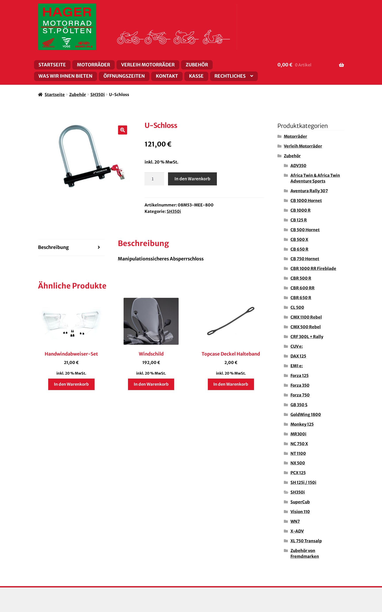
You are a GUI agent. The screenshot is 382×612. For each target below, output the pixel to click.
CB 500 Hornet (305, 229)
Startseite (52, 65)
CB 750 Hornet (304, 258)
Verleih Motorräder (148, 65)
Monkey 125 (302, 424)
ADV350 (298, 165)
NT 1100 (298, 453)
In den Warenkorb (192, 179)
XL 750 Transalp (306, 540)
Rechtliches (230, 76)
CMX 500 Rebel (305, 326)
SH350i (97, 94)
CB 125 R (298, 220)
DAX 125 (298, 356)
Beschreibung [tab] (53, 247)
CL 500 (297, 307)
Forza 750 (300, 395)
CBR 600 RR (302, 288)
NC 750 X (299, 443)
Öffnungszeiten (124, 76)
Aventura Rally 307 (309, 190)
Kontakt (167, 76)
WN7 (295, 521)
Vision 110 (300, 511)
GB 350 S (299, 404)
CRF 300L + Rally (306, 336)
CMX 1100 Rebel (306, 317)
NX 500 (297, 463)
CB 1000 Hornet (306, 200)
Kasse (196, 76)
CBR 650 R (300, 297)
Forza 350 (299, 385)
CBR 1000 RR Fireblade (313, 268)
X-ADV (297, 531)
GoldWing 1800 (305, 414)
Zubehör (197, 65)
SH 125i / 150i (303, 482)
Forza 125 (299, 375)
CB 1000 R (300, 210)
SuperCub (300, 501)
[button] (122, 130)
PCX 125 (298, 472)
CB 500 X (299, 239)
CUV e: (296, 346)
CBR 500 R (300, 278)
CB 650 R (299, 249)
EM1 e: (296, 365)
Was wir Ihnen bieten (65, 76)
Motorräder (93, 65)
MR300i (298, 434)
